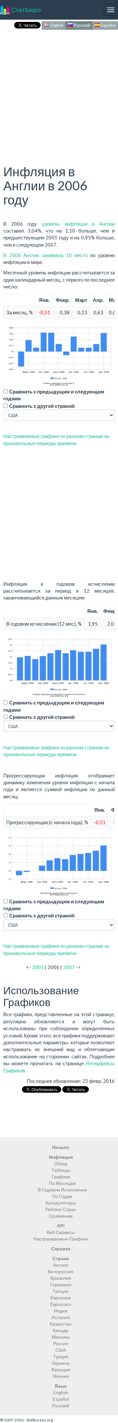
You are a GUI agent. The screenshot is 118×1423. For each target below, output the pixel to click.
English (56, 25)
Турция (61, 1356)
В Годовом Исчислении (62, 1189)
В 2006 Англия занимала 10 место (45, 255)
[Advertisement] (59, 90)
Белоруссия (60, 1271)
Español (108, 25)
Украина (60, 1363)
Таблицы (60, 1170)
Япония (60, 1376)
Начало (60, 1147)
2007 (69, 967)
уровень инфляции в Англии (78, 224)
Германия (60, 1284)
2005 (38, 967)
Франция (60, 1369)
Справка (60, 1248)
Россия (60, 1343)
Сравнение (61, 1216)
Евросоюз (60, 1304)
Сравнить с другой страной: (42, 406)
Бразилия (60, 1278)
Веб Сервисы (61, 1232)
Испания (60, 1317)
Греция (61, 1291)
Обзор (61, 1163)
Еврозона (60, 1297)
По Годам (62, 1196)
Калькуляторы (61, 1203)
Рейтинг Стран (60, 1209)
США (60, 1350)
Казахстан (60, 1324)
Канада (61, 1330)
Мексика (61, 1337)
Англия (60, 1265)
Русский (81, 25)
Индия (61, 1310)
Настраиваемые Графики (60, 1238)
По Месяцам (62, 1183)
